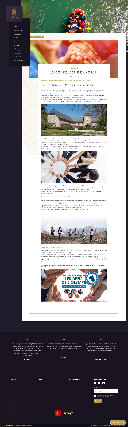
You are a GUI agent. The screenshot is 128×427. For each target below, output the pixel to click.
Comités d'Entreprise (15, 386)
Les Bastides (41, 389)
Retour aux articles (37, 36)
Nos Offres (17, 38)
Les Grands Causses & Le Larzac (46, 392)
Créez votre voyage (118, 422)
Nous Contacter (70, 389)
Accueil (16, 26)
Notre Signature (18, 30)
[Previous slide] (61, 366)
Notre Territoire (18, 34)
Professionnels (17, 56)
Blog (15, 41)
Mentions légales (8, 425)
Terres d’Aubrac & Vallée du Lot (45, 386)
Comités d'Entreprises (19, 51)
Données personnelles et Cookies (24, 425)
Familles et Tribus (18, 53)
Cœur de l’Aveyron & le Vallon (45, 383)
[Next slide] (66, 366)
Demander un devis (19, 60)
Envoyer (97, 400)
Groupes (16, 48)
